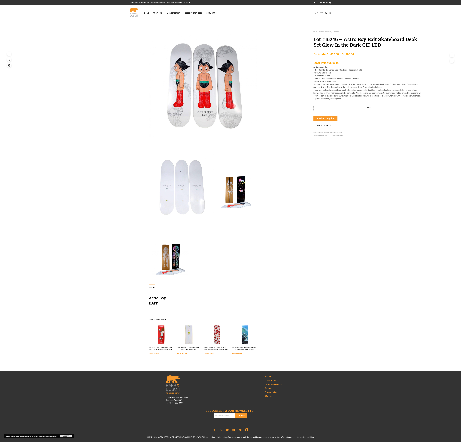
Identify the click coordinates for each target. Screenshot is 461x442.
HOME (146, 13)
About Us (268, 376)
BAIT (342, 135)
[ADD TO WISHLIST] (161, 341)
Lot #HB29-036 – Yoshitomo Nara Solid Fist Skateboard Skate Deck (160, 348)
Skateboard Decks (325, 32)
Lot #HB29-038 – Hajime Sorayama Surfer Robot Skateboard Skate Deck (244, 348)
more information (51, 436)
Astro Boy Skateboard (333, 135)
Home (315, 32)
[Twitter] (9, 59)
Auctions (157, 13)
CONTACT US (210, 13)
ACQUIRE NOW (173, 13)
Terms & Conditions (273, 384)
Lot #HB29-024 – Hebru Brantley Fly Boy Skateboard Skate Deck (189, 348)
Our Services (270, 380)
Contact (268, 388)
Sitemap (268, 396)
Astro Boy (336, 32)
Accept (66, 436)
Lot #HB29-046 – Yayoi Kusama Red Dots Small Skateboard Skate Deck (216, 348)
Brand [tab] (152, 288)
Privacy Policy (271, 392)
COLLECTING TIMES (193, 13)
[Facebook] (9, 54)
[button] (316, 13)
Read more (154, 353)
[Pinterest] (9, 65)
